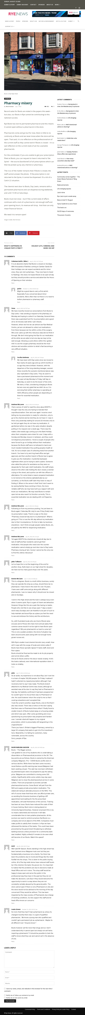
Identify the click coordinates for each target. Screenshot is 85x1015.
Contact (33, 5)
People (18, 21)
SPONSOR (41, 5)
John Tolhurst (16, 562)
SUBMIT (70, 21)
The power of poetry (64, 215)
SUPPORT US (9, 26)
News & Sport (9, 21)
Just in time (61, 192)
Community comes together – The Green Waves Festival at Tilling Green (68, 179)
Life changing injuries (64, 189)
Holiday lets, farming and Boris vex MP (43, 247)
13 (53, 106)
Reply (12, 283)
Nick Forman (10, 106)
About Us (50, 5)
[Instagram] (79, 7)
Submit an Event (22, 5)
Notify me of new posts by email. (17, 998)
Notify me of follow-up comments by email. (20, 995)
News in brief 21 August (65, 200)
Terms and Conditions (43, 1009)
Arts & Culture (61, 21)
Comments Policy (30, 1009)
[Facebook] (75, 7)
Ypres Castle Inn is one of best (67, 204)
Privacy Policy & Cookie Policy (60, 1009)
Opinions (25, 21)
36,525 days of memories (65, 211)
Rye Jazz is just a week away (66, 196)
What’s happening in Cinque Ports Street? (13, 247)
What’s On (33, 21)
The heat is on (61, 207)
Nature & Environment (46, 21)
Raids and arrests (63, 185)
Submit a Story (9, 5)
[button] (78, 21)
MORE (57, 5)
